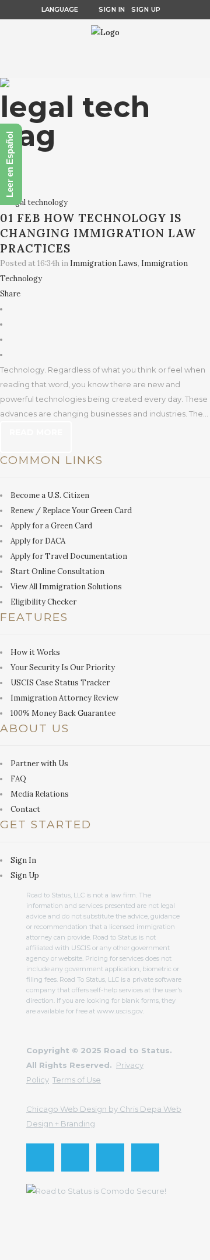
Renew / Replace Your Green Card (71, 510)
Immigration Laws (104, 263)
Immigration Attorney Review (64, 698)
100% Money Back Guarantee (63, 713)
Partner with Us (39, 764)
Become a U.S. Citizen (49, 495)
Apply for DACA (37, 541)
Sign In (112, 9)
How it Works (35, 652)
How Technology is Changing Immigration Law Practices (98, 232)
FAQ (18, 779)
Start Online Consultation (57, 571)
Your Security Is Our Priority (62, 667)
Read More (35, 432)
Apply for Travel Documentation (68, 556)
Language (58, 9)
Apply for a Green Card (51, 526)
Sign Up (143, 9)
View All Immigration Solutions (66, 587)
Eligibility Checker (43, 602)
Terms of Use (76, 1079)
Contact (25, 809)
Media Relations (39, 794)
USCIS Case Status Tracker (60, 683)
